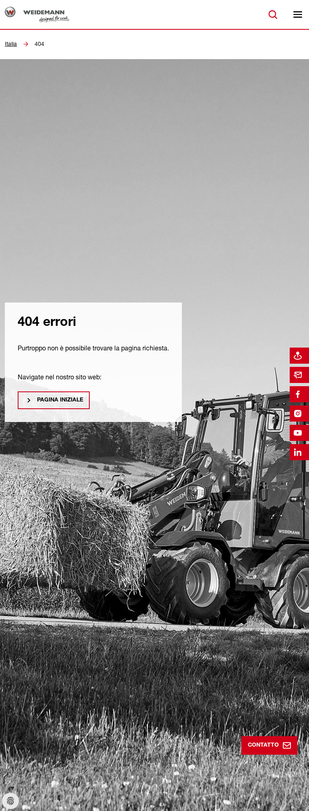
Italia (11, 44)
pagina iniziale (60, 400)
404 (39, 44)
